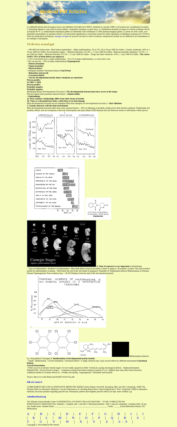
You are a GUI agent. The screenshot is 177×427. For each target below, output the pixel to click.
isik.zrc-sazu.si (34, 382)
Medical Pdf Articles (63, 11)
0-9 (124, 421)
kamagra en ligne (62, 36)
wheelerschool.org (36, 396)
